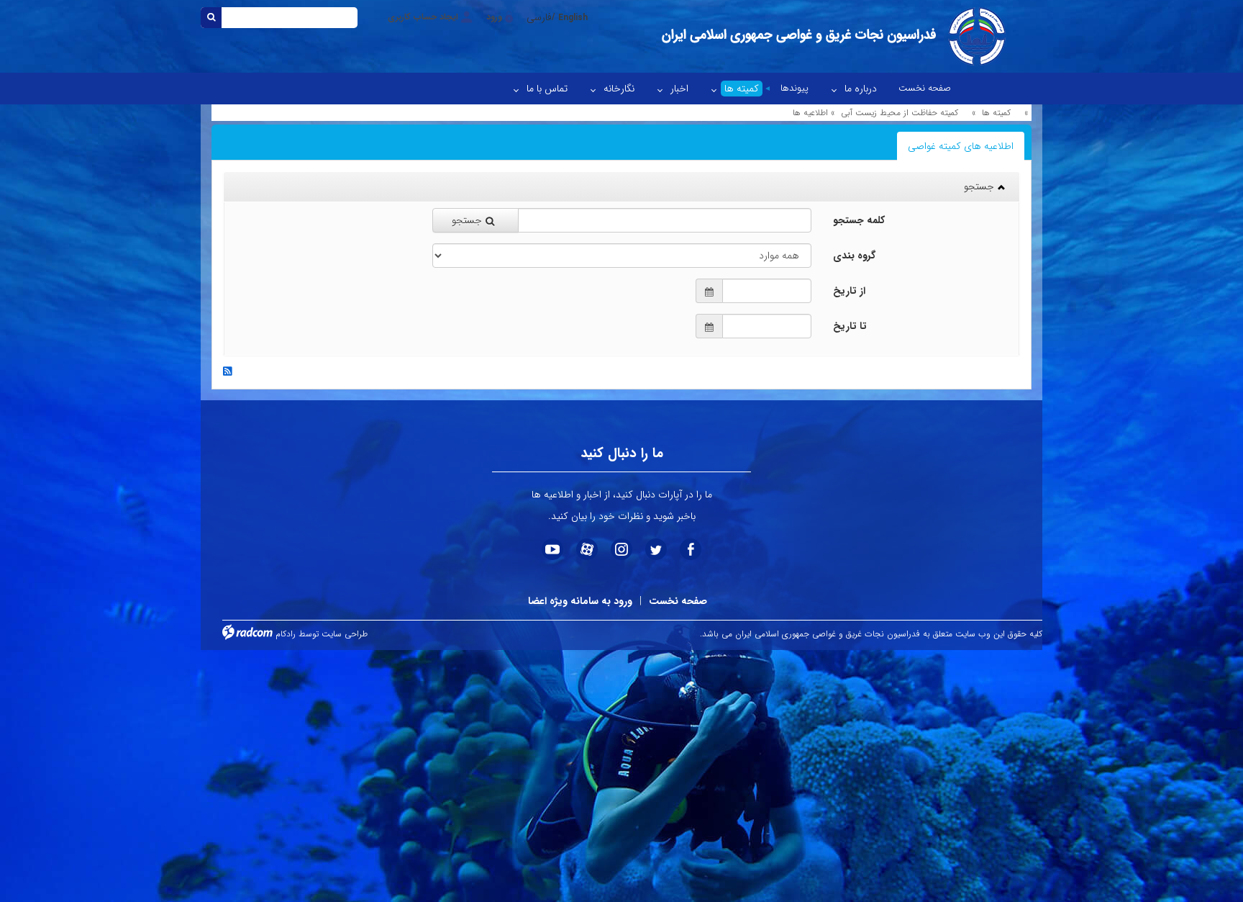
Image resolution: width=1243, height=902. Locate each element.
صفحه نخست (678, 601)
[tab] (960, 146)
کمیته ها (996, 112)
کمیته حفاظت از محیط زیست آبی (899, 112)
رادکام (286, 634)
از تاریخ (849, 291)
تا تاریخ (850, 326)
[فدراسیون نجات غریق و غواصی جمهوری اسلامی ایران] (832, 36)
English (573, 17)
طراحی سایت (345, 634)
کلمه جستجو (859, 220)
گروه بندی (854, 255)
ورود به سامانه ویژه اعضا (580, 601)
